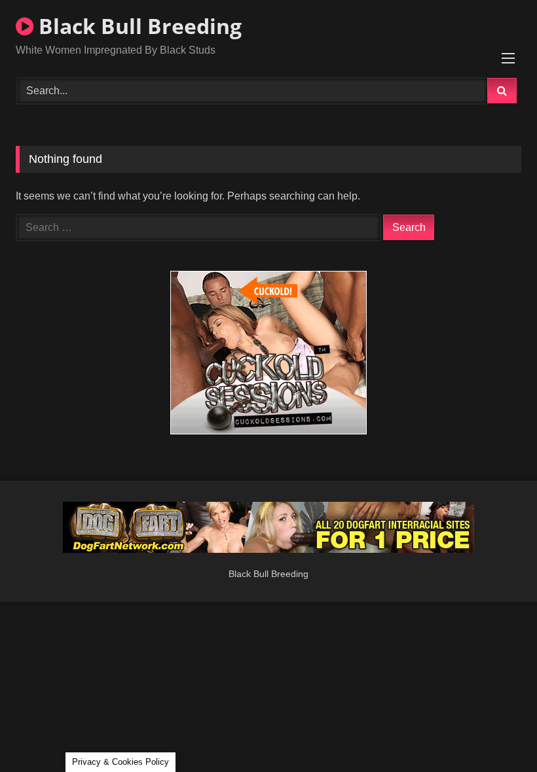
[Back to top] (496, 733)
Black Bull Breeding (137, 26)
